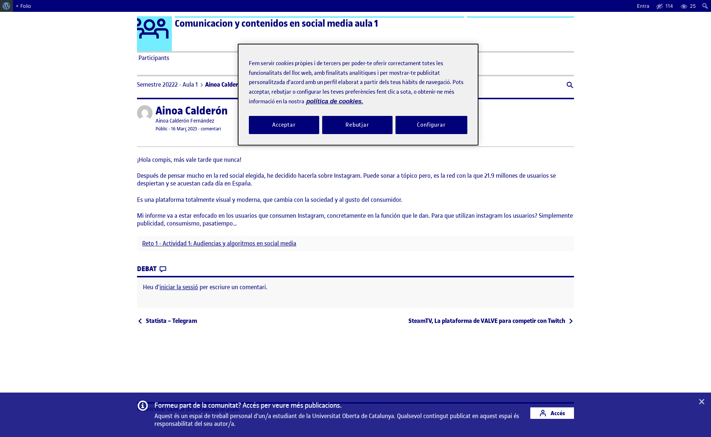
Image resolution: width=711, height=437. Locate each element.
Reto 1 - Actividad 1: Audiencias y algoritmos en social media (219, 243)
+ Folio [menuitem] (23, 6)
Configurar (431, 125)
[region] (358, 95)
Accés (557, 413)
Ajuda (439, 58)
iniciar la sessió (179, 287)
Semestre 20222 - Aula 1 (167, 84)
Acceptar (284, 125)
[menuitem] (6, 6)
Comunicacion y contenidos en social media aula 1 (276, 23)
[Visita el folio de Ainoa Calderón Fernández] (145, 113)
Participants (153, 58)
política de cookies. (334, 101)
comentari (211, 129)
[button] (569, 85)
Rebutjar (357, 125)
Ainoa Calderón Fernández (185, 120)
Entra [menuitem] (643, 6)
